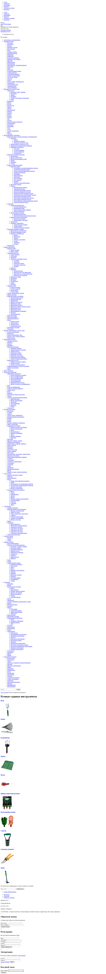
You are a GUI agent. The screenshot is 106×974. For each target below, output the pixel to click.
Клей (8, 391)
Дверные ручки (11, 285)
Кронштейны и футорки (21, 220)
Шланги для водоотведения (22, 183)
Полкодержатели (15, 314)
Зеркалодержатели (16, 299)
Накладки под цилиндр (20, 275)
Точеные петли (15, 324)
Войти (12, 962)
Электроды (10, 408)
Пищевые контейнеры (17, 552)
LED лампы (14, 609)
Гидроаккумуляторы (19, 172)
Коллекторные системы (17, 212)
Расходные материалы (10, 372)
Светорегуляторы (15, 597)
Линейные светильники (17, 636)
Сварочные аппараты (13, 677)
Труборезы (10, 467)
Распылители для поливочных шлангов (22, 484)
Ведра (12, 569)
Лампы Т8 (13, 613)
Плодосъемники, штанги (8, 812)
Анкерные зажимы (16, 348)
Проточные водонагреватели (19, 525)
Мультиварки (11, 63)
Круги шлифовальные (17, 376)
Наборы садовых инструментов (19, 499)
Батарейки (10, 583)
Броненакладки (18, 271)
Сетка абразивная (16, 381)
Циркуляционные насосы (21, 202)
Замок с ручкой (15, 250)
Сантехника (7, 506)
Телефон (3, 941)
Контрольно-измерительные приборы (21, 145)
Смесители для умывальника (19, 533)
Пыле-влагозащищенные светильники (21, 646)
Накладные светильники (18, 639)
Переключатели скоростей (14, 122)
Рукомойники (14, 579)
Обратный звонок (6, 30)
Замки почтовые (12, 294)
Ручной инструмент (9, 409)
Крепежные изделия (9, 339)
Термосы (13, 555)
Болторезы (10, 411)
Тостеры (9, 78)
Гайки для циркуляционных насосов (24, 171)
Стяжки (16, 266)
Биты (8, 385)
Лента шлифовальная (17, 378)
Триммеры (10, 680)
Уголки (13, 163)
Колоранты (10, 333)
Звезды (9, 108)
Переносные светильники (18, 643)
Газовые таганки (12, 52)
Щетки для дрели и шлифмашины (20, 384)
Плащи (13, 406)
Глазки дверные (15, 254)
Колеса (9, 114)
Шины (9, 653)
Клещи (9, 420)
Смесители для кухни (17, 531)
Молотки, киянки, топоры (14, 440)
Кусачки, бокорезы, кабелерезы (16, 423)
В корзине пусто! (5, 31)
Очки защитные (15, 403)
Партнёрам (7, 5)
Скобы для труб (15, 363)
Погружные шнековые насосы (22, 199)
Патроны (9, 625)
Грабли (13, 493)
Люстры (13, 637)
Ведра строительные (16, 429)
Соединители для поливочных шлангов (22, 485)
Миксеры (10, 61)
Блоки (12, 588)
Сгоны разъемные (19, 150)
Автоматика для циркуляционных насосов (26, 168)
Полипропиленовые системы (15, 229)
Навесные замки (12, 315)
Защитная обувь (15, 399)
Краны (16, 139)
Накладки (13, 269)
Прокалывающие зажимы (18, 357)
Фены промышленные (13, 682)
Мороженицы (11, 62)
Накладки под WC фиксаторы (22, 272)
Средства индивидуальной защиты (17, 397)
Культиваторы (15, 494)
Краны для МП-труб (16, 157)
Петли (9, 320)
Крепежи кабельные (13, 347)
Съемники (10, 464)
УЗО (12, 624)
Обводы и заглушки (19, 239)
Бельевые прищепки (16, 564)
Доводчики (14, 256)
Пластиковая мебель (13, 543)
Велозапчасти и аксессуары (12, 89)
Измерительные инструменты (15, 417)
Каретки (9, 113)
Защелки (13, 268)
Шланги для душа (16, 519)
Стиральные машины (13, 74)
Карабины (10, 345)
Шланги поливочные (17, 488)
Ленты (9, 539)
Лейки (12, 482)
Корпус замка (14, 251)
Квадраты (16, 262)
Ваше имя (3, 923)
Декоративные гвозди (17, 297)
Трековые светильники (17, 648)
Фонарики (10, 652)
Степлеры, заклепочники (14, 461)
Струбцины (10, 463)
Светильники (11, 631)
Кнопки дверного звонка (18, 591)
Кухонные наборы (16, 548)
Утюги (9, 80)
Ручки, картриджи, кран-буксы (19, 513)
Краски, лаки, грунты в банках (16, 336)
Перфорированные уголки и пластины (18, 366)
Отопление (10, 204)
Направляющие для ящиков (18, 311)
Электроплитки (11, 86)
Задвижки (13, 257)
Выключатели (14, 589)
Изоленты (10, 537)
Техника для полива (16, 487)
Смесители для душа (16, 530)
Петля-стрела (14, 323)
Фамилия (3, 940)
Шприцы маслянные (13, 469)
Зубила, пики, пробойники (15, 415)
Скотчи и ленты (8, 536)
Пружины (13, 280)
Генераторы (10, 659)
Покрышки (10, 126)
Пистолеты (10, 452)
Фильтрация (10, 245)
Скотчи (9, 540)
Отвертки (10, 448)
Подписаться (20, 889)
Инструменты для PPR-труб (18, 230)
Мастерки (10, 439)
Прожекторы (11, 627)
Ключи (9, 421)
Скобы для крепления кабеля (19, 358)
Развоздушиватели (19, 211)
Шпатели (13, 437)
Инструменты (11, 110)
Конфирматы (14, 300)
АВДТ (12, 619)
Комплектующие (15, 166)
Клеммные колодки (16, 354)
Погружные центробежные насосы (24, 198)
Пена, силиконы (8, 370)
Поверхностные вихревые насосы (23, 193)
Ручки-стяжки (15, 291)
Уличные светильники (17, 649)
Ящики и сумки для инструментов (17, 472)
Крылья (9, 116)
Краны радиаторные (19, 218)
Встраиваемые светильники (18, 634)
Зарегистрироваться (6, 947)
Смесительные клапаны (20, 224)
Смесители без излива (17, 516)
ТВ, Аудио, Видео (12, 77)
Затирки (9, 414)
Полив (9, 479)
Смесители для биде (16, 527)
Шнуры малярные (16, 436)
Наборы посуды (15, 551)
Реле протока (17, 180)
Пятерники (17, 177)
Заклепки (10, 342)
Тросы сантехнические (13, 534)
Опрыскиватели (11, 478)
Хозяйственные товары (13, 563)
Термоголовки (18, 226)
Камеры (9, 111)
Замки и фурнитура (9, 247)
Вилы (12, 491)
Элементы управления (17, 223)
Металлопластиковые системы (16, 154)
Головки (9, 412)
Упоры (12, 283)
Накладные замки (12, 317)
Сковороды (14, 554)
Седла (9, 129)
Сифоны (13, 515)
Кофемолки (10, 56)
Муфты (13, 160)
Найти (18, 689)
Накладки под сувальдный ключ (23, 274)
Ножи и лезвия (11, 445)
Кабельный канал (12, 604)
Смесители (10, 522)
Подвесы (13, 312)
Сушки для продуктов (13, 75)
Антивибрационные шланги (22, 169)
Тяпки (12, 504)
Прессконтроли (18, 175)
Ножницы (10, 446)
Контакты (7, 9)
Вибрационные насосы (20, 187)
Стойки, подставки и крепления (20, 98)
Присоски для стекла (13, 455)
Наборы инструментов (13, 442)
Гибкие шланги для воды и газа (19, 144)
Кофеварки (10, 55)
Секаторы (13, 503)
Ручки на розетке (15, 288)
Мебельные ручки (16, 309)
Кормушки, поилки (16, 575)
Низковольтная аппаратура (14, 618)
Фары (12, 99)
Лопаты (13, 496)
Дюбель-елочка (15, 351)
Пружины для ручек (19, 265)
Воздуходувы (11, 658)
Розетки (13, 595)
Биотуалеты (14, 566)
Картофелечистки (12, 53)
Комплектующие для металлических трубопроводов (22, 136)
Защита (9, 107)
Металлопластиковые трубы (19, 159)
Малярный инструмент (13, 426)
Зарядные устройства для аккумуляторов (18, 662)
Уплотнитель (14, 281)
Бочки (12, 567)
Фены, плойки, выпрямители (15, 81)
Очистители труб (12, 449)
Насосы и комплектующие (14, 165)
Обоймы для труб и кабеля (18, 361)
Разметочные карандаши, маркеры (17, 457)
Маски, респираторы (16, 400)
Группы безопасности (20, 207)
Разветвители (11, 628)
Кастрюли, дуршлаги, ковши (19, 546)
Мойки (9, 521)
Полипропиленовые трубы (18, 232)
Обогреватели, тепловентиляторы (16, 65)
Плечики (13, 576)
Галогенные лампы (16, 610)
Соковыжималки (12, 72)
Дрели (9, 661)
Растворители (11, 338)
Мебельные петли (16, 308)
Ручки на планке (15, 287)
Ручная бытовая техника (14, 71)
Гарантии (6, 3)
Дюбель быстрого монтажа (18, 350)
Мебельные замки (16, 303)
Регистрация (7, 24)
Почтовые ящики (15, 578)
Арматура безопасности (17, 205)
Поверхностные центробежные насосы (25, 195)
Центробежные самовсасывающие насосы (26, 201)
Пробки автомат (15, 622)
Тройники (13, 162)
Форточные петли (16, 326)
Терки (12, 434)
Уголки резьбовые (19, 151)
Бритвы (9, 46)
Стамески (10, 458)
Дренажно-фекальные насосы (22, 190)
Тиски (9, 466)
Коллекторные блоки (20, 214)
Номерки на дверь (16, 277)
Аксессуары (10, 90)
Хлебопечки (10, 83)
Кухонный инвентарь (17, 549)
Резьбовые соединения (17, 147)
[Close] (1, 913)
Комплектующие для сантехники (16, 509)
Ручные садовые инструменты (16, 490)
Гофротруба (10, 600)
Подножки (10, 125)
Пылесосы (10, 69)
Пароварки (10, 66)
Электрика (7, 582)
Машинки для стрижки (13, 59)
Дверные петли (15, 321)
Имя (2, 938)
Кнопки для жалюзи (16, 592)
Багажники (10, 101)
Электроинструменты (10, 656)
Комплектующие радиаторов (19, 217)
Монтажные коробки (13, 616)
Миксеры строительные (14, 665)
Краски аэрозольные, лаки (14, 335)
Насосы (9, 117)
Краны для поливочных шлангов (20, 481)
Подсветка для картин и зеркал (19, 645)
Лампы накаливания (16, 612)
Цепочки (13, 284)
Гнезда (9, 598)
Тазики (13, 580)
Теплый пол (14, 221)
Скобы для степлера (13, 367)
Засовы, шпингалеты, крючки (15, 293)
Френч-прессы (15, 557)
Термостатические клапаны (21, 227)
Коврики (13, 572)
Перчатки (13, 405)
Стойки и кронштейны (17, 518)
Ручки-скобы (14, 290)
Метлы (12, 497)
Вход (2, 24)
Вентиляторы (11, 49)
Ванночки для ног (12, 47)
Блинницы (10, 44)
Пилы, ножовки (11, 451)
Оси (8, 119)
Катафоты (13, 96)
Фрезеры (9, 683)
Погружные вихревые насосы (22, 196)
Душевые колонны (12, 507)
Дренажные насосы (19, 189)
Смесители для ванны (17, 528)
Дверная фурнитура (12, 253)
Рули (8, 128)
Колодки (9, 606)
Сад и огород (7, 473)
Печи (8, 68)
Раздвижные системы (13, 327)
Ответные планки (19, 263)
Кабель (9, 603)
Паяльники (10, 668)
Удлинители (10, 651)
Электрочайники (12, 87)
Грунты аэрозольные (13, 332)
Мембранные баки (19, 208)
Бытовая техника (9, 41)
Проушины (14, 278)
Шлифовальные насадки (17, 382)
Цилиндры (10, 329)
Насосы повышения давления (22, 192)
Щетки (9, 470)
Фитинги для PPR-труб (17, 233)
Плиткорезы (10, 674)
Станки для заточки (12, 679)
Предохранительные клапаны (22, 209)
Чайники (13, 558)
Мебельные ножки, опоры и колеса (20, 306)
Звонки (13, 95)
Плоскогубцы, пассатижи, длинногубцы (18, 454)
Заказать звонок (5, 926)
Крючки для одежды (16, 302)
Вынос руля (10, 105)
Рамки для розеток (16, 594)
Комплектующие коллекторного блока (25, 215)
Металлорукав (11, 615)
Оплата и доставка (9, 8)
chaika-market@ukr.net (10, 892)
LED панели (14, 633)
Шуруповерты (11, 686)
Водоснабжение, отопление (12, 135)
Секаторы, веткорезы (7, 849)
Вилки (9, 102)
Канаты (9, 344)
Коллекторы (14, 156)
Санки (9, 561)
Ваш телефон (4, 925)
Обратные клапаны (19, 141)
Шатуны (9, 134)
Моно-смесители (15, 524)
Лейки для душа (15, 512)
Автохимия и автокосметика (12, 40)
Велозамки (14, 93)
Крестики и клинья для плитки (16, 394)
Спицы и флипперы (13, 131)
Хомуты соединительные (18, 364)
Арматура (13, 138)
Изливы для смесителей (17, 510)
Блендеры (10, 43)
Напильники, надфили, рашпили (16, 443)
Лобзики (9, 664)
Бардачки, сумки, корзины (18, 92)
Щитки (9, 655)
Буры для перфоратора (13, 387)
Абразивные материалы (14, 373)
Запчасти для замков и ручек (19, 259)
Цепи (8, 132)
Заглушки (16, 148)
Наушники (14, 402)
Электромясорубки (12, 84)
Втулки (9, 104)
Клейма (9, 418)
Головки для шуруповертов (15, 388)
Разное (9, 560)
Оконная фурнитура (13, 318)
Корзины (13, 573)
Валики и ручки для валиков (19, 427)
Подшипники (11, 123)
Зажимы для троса (12, 341)
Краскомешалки (15, 431)
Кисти (12, 430)
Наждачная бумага (16, 379)
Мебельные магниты (16, 305)
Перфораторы (11, 670)
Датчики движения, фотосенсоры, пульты (19, 601)
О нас (5, 2)
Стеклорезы (10, 460)
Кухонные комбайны (13, 58)
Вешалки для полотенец (17, 570)
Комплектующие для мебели (15, 296)
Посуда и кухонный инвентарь (16, 545)
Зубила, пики (11, 390)
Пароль (3, 945)
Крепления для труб (13, 360)
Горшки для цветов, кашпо (14, 475)
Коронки (9, 393)
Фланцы (16, 181)
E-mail (2, 943)
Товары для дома (8, 542)
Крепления (17, 236)
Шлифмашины (11, 685)
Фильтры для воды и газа (21, 142)
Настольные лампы (16, 640)
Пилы (9, 671)
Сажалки (13, 502)
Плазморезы (10, 673)
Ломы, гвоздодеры (12, 424)
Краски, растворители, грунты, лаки (14, 330)
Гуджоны (16, 260)
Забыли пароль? (5, 962)
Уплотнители (17, 153)
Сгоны (16, 241)
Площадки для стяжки (17, 356)
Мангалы (10, 476)
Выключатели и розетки (14, 586)
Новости (6, 6)
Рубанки (9, 676)
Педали (9, 120)
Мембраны (17, 174)
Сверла (9, 396)
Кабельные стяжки (16, 353)
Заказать (3, 972)
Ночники (13, 642)
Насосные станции (16, 184)
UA (3, 22)
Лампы (9, 607)
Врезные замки (11, 248)
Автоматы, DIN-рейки (17, 621)
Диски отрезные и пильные (18, 375)
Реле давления (18, 178)
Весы (8, 50)
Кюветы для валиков (16, 433)
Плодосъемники (15, 500)
